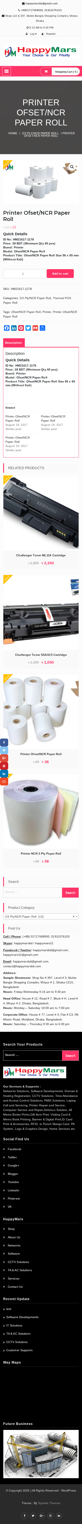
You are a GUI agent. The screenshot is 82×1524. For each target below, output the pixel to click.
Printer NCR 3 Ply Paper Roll (41, 853)
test (8, 1309)
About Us (14, 1237)
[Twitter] (4, 750)
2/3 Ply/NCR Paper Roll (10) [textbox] (39, 916)
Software (14, 1253)
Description (13, 342)
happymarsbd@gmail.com (41, 3)
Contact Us (15, 1286)
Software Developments (22, 1317)
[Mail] (4, 781)
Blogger (13, 1173)
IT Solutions (14, 1325)
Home (12, 133)
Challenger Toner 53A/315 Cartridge (41, 654)
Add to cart (60, 273)
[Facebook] (4, 742)
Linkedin (13, 1190)
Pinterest (14, 1198)
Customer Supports (19, 1350)
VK (10, 1206)
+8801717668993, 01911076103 (41, 10)
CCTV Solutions (18, 1262)
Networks (14, 1245)
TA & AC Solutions (20, 1270)
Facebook (14, 1149)
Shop (11, 1229)
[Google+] (4, 758)
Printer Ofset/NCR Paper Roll (41, 754)
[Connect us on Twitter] (33, 1516)
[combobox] (41, 916)
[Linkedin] (4, 773)
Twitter (12, 1157)
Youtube (13, 1182)
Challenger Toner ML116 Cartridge (41, 555)
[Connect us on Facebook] (24, 1516)
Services (13, 1278)
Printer (46, 312)
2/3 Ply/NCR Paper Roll (40, 133)
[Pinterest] (4, 766)
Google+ (13, 1165)
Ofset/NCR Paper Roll (26, 312)
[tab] (13, 342)
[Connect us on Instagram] (50, 1516)
